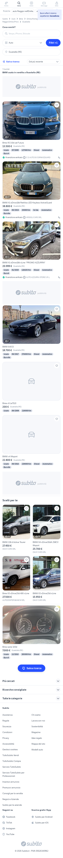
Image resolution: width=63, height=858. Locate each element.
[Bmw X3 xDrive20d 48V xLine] (16, 579)
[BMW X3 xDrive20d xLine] (47, 579)
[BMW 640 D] (31, 332)
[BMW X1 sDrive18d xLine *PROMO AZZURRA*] (31, 250)
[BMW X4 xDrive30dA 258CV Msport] (47, 529)
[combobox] (33, 33)
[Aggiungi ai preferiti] (56, 105)
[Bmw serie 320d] (31, 632)
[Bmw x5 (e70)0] (31, 387)
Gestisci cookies (10, 749)
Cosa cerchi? (9, 27)
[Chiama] (59, 157)
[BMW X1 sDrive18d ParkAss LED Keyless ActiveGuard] (31, 190)
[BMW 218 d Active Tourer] (16, 527)
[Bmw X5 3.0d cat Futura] (31, 130)
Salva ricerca (12, 61)
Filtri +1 (53, 42)
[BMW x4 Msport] (31, 442)
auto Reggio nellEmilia (23, 11)
